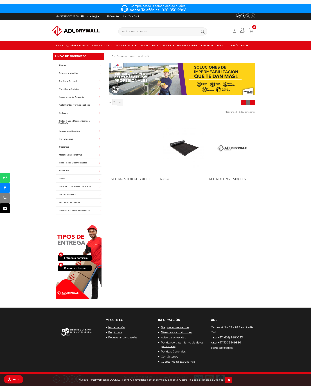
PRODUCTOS (124, 45)
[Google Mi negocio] (238, 16)
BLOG (220, 45)
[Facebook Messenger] (5, 188)
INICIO (59, 45)
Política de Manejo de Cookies (205, 379)
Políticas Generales (173, 351)
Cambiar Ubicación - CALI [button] (124, 16)
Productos (121, 56)
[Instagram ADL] (253, 16)
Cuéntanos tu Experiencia (178, 361)
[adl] (76, 31)
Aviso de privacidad (173, 337)
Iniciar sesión (116, 327)
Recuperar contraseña (122, 337)
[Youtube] (248, 16)
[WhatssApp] (5, 178)
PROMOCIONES (187, 45)
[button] (202, 32)
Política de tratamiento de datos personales (182, 344)
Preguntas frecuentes (175, 327)
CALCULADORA (102, 45)
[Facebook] (243, 16)
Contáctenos (169, 356)
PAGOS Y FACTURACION (155, 45)
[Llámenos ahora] (5, 198)
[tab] (79, 65)
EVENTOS (207, 45)
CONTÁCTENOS (238, 45)
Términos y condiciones (176, 332)
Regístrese (115, 332)
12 (115, 102)
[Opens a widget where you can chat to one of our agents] (13, 379)
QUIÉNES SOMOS (77, 45)
